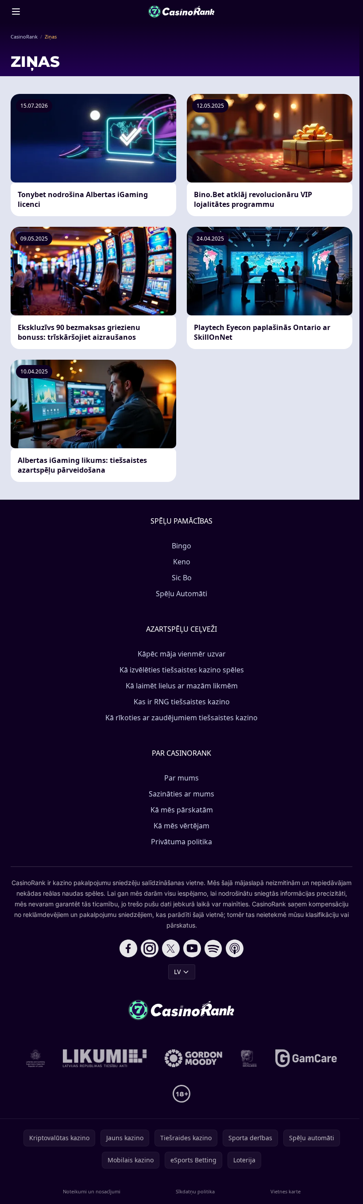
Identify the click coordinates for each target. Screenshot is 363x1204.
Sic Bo (182, 578)
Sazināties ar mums (181, 794)
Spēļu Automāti (181, 593)
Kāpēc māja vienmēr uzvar (182, 654)
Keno (181, 562)
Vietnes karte (285, 1191)
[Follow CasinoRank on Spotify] (213, 948)
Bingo (181, 546)
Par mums (181, 778)
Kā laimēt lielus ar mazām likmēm (182, 686)
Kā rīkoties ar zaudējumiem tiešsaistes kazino (181, 717)
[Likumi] (105, 1058)
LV (177, 971)
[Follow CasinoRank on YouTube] (192, 948)
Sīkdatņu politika (195, 1191)
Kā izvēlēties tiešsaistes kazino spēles (182, 670)
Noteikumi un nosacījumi (91, 1191)
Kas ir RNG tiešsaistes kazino (182, 702)
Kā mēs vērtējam (181, 826)
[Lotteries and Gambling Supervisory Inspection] (35, 1058)
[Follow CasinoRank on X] (171, 948)
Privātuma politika (181, 842)
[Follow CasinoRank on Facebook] (128, 948)
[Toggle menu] (16, 11)
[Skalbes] (249, 1058)
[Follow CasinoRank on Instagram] (149, 948)
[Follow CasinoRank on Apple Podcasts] (234, 948)
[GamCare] (306, 1058)
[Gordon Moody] (193, 1058)
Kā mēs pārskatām (182, 810)
